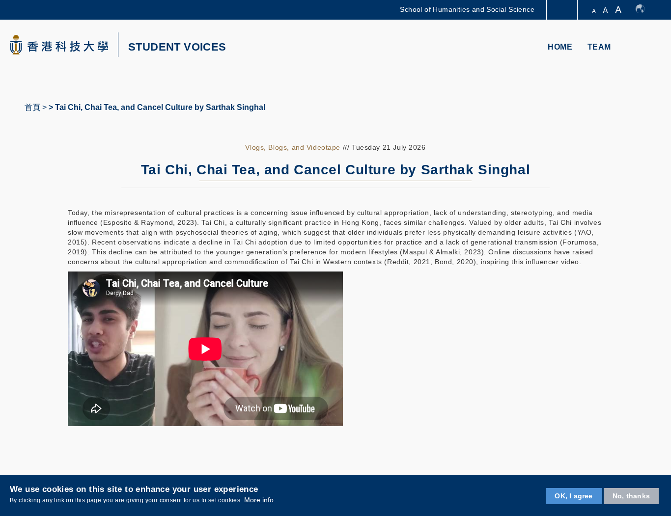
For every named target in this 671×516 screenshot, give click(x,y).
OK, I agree (573, 496)
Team (599, 47)
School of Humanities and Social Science (467, 9)
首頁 (32, 107)
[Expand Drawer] (562, 10)
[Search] (649, 47)
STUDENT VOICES (177, 47)
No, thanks (631, 496)
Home (560, 47)
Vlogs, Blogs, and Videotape (292, 147)
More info (259, 500)
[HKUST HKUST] (59, 44)
